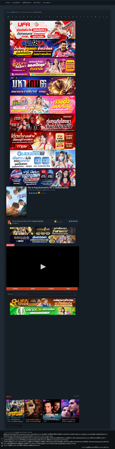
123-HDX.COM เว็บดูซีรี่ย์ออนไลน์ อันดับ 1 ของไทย (19, 432)
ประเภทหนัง (46, 2)
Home (8, 12)
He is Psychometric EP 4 (14, 426)
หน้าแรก (8, 2)
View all (77, 396)
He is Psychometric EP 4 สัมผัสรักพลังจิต (27, 221)
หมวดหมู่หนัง (16, 2)
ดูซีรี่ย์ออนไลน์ (27, 2)
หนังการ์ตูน (37, 2)
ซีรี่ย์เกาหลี (39, 190)
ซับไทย (34, 190)
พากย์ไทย (53, 190)
